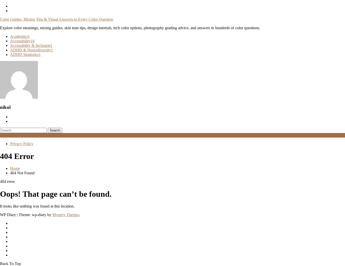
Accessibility (22, 41)
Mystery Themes (65, 215)
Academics (20, 36)
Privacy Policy (21, 144)
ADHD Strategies (25, 54)
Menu (4, 135)
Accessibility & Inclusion (31, 45)
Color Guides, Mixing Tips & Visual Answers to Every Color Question (56, 19)
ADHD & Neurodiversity (31, 50)
